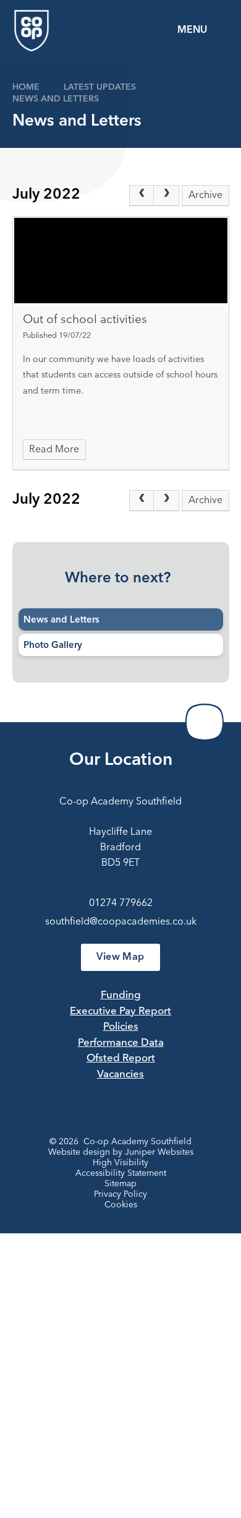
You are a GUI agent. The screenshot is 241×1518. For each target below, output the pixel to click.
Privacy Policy (120, 1194)
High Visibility (120, 1162)
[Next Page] (166, 195)
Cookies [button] (120, 1205)
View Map (120, 957)
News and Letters (55, 99)
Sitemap (120, 1183)
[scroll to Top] (204, 722)
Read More (54, 450)
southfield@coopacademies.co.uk (121, 922)
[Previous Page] (141, 195)
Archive (205, 196)
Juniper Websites (159, 1152)
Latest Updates (100, 87)
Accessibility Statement (120, 1173)
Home (26, 87)
